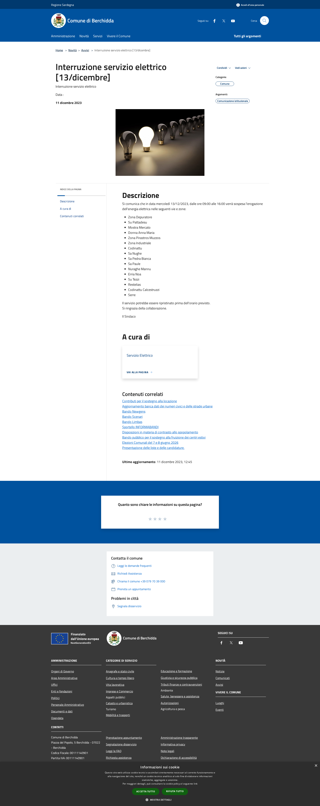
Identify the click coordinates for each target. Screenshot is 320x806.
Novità (72, 50)
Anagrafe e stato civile (120, 671)
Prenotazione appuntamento (124, 737)
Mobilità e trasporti (118, 715)
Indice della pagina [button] (70, 189)
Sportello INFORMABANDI (140, 426)
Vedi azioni (241, 68)
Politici (55, 698)
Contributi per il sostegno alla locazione (149, 401)
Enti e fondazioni (61, 691)
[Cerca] (264, 20)
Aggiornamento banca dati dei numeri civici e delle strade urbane (167, 406)
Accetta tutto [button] (145, 791)
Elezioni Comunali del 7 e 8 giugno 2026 (150, 442)
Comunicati (223, 678)
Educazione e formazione (176, 671)
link (195, 783)
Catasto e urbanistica (119, 703)
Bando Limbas (132, 421)
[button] (159, 800)
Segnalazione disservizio (121, 744)
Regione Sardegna (62, 5)
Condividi (222, 68)
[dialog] (160, 784)
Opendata (57, 718)
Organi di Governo (62, 671)
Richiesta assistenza (118, 757)
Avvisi (85, 50)
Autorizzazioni (170, 703)
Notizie (220, 671)
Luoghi (220, 703)
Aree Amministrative (64, 678)
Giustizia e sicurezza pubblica (179, 678)
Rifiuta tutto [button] (175, 791)
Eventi (220, 709)
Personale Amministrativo (67, 704)
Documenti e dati (62, 711)
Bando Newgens (133, 411)
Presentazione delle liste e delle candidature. (153, 447)
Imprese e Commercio (119, 691)
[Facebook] (213, 20)
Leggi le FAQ (113, 751)
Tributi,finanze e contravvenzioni (181, 684)
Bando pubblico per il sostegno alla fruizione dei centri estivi (164, 437)
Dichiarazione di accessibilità (179, 757)
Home (59, 50)
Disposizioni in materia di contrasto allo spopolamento (160, 432)
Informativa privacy (173, 744)
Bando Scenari (132, 416)
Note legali (167, 751)
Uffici (54, 684)
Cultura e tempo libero (120, 678)
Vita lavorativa (115, 684)
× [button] (315, 765)
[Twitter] (222, 20)
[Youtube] (231, 20)
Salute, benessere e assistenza (180, 696)
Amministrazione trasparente (179, 737)
